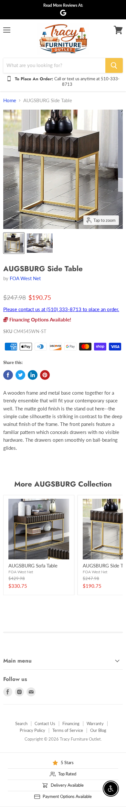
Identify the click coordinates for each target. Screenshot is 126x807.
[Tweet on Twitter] (20, 375)
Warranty (95, 723)
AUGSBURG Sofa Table (33, 565)
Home (9, 100)
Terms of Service (67, 730)
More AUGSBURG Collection (63, 484)
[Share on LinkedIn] (32, 375)
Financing (70, 723)
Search (21, 723)
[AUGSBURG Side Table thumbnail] (14, 243)
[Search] (114, 65)
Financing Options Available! (39, 319)
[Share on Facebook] (8, 375)
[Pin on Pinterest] (45, 375)
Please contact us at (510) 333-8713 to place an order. (61, 309)
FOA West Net (25, 278)
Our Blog (98, 730)
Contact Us (45, 723)
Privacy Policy (32, 730)
